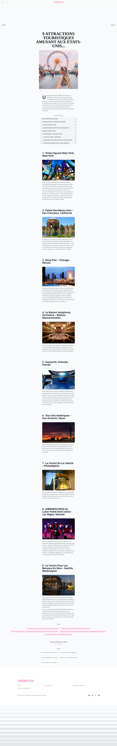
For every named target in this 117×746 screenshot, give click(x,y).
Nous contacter (48, 685)
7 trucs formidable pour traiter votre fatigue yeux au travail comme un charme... (34, 631)
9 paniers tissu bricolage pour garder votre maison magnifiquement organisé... (83, 631)
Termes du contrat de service (24, 688)
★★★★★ (113, 25)
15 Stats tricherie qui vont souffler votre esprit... (58, 634)
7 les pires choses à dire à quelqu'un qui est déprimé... (43, 628)
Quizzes (19, 685)
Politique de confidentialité (79, 685)
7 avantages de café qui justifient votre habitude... (75, 628)
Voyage (4, 25)
